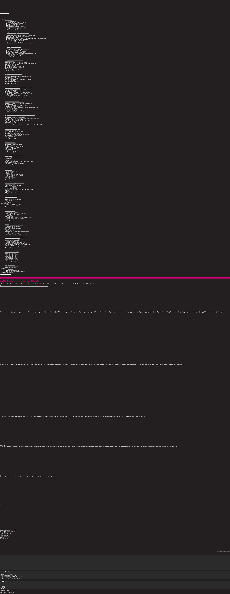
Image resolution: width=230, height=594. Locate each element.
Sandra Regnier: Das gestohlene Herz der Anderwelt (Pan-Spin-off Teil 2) (21, 35)
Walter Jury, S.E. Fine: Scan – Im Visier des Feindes (14, 153)
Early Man (9, 48)
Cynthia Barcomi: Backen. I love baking (12, 125)
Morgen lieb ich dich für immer (11, 186)
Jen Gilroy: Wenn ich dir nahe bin (11, 108)
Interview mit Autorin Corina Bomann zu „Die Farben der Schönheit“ (18, 92)
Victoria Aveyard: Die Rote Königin (11, 130)
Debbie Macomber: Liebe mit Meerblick (12, 88)
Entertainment (5, 203)
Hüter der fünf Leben (9, 176)
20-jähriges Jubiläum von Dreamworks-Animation (14, 218)
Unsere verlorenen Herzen (10, 164)
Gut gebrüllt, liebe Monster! (12, 34)
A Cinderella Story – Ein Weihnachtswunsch (13, 99)
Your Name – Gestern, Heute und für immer (13, 219)
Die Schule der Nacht (9, 173)
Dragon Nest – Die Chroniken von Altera (12, 241)
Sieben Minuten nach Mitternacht (11, 180)
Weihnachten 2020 (8, 20)
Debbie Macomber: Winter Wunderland (14, 29)
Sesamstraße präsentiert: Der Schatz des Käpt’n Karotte (15, 237)
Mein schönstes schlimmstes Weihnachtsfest (15, 26)
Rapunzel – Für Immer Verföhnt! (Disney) (13, 235)
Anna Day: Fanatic (8, 156)
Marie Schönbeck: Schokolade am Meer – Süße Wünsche (16, 62)
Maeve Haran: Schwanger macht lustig (12, 81)
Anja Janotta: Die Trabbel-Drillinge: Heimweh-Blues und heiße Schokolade (21, 53)
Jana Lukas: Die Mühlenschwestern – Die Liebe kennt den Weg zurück (18, 87)
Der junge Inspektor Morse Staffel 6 (11, 212)
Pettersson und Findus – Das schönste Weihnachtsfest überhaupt (17, 231)
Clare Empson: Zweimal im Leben (11, 78)
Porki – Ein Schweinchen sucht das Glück (15, 50)
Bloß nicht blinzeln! (8, 169)
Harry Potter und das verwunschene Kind (12, 193)
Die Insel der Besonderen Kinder (11, 196)
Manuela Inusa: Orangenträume (11, 91)
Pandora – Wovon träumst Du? (10, 198)
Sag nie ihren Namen (9, 167)
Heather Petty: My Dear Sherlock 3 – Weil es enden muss (16, 157)
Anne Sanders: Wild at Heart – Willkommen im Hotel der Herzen (17, 116)
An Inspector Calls (8, 96)
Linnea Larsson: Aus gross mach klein (12, 128)
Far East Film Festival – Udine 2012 (12, 266)
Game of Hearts (8, 158)
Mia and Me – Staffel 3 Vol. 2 (10, 247)
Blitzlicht (4, 583)
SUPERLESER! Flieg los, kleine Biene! (15, 55)
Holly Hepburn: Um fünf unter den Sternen (13, 132)
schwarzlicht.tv (3, 15)
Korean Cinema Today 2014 (10, 261)
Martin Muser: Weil (8, 68)
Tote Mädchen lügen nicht (10, 184)
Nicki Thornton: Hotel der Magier (11, 109)
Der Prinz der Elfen (8, 170)
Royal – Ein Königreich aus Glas (11, 171)
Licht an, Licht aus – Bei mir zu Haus (14, 57)
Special (3, 588)
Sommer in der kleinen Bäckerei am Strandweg (14, 174)
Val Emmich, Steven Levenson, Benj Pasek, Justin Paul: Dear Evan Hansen (19, 103)
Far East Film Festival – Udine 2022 (12, 253)
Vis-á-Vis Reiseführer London (10, 143)
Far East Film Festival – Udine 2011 (11, 267)
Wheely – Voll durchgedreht (12, 37)
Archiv (3, 268)
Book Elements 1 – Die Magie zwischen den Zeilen (14, 183)
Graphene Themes (10, 592)
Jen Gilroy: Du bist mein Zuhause (11, 90)
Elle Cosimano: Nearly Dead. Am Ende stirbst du (14, 139)
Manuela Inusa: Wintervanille (10, 104)
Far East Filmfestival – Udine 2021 (11, 254)
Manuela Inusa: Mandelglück (10, 83)
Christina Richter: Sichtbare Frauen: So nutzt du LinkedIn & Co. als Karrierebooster (21, 63)
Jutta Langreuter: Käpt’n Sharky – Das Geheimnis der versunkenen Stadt (21, 42)
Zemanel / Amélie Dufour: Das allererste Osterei (16, 52)
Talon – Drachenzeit (8, 202)
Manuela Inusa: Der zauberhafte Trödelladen (13, 144)
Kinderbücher (7, 30)
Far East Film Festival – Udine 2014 (12, 260)
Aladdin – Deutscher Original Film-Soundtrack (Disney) (15, 213)
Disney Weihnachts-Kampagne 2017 (12, 233)
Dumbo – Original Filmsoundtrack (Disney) (13, 214)
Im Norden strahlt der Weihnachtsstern (12, 101)
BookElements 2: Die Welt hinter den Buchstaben (14, 163)
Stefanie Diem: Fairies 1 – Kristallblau (12, 147)
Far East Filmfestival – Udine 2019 (11, 255)
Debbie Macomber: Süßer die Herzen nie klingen (14, 70)
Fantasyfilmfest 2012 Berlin (10, 265)
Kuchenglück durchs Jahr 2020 (11, 113)
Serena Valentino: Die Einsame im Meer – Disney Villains (16, 105)
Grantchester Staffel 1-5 (9, 215)
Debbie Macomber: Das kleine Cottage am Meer (14, 119)
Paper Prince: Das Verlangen (10, 181)
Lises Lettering (7, 75)
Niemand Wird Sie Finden (10, 178)
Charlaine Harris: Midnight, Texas (11, 123)
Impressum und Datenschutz (7, 272)
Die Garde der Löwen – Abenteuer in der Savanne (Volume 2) (16, 243)
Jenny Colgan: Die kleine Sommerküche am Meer (14, 140)
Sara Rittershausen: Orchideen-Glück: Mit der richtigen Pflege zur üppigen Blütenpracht (21, 107)
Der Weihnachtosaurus (11, 58)
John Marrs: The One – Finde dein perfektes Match (14, 102)
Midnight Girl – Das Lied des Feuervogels (13, 199)
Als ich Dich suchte (8, 166)
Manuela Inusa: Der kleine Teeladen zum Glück (14, 154)
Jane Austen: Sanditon (9, 84)
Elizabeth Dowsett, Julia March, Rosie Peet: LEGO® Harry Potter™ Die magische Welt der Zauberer (26, 38)
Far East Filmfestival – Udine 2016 (11, 258)
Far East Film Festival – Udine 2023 (12, 252)
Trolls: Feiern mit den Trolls (10, 227)
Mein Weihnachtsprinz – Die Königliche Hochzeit (16, 27)
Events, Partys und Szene (9, 269)
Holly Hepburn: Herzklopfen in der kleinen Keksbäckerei (18, 33)
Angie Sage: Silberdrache (9, 94)
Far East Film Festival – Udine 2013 (12, 263)
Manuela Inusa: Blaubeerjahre (10, 65)
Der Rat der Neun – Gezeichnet (11, 188)
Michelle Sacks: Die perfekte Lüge (11, 122)
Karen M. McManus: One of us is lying (12, 151)
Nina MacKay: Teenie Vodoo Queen (12, 150)
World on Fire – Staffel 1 (9, 208)
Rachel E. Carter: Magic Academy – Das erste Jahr (14, 131)
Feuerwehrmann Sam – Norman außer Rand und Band (15, 242)
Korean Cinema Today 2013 (10, 262)
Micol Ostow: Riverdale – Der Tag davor (12, 129)
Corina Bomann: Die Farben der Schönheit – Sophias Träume (16, 89)
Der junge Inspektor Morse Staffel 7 (11, 205)
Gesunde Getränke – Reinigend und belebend (13, 137)
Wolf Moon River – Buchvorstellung (12, 191)
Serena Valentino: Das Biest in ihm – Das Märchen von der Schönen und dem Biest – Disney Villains (24, 124)
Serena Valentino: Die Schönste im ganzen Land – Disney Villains (17, 120)
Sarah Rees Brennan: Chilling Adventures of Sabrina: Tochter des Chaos (18, 93)
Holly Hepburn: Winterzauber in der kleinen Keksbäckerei (16, 97)
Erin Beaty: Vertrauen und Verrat (11, 138)
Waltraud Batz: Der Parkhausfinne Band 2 (13, 69)
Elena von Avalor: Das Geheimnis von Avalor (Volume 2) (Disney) (17, 244)
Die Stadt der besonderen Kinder (11, 197)
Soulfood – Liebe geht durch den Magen (12, 82)
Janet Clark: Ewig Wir (9, 145)
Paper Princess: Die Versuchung (11, 187)
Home (3, 17)
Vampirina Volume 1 (9, 220)
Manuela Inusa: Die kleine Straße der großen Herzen (15, 117)
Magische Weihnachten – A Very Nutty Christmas (16, 22)
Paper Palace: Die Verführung (10, 177)
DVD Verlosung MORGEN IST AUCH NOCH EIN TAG (13, 576)
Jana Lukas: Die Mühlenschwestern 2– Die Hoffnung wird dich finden (18, 79)
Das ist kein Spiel (8, 159)
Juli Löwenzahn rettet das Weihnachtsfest (15, 60)
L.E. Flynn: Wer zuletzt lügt (10, 80)
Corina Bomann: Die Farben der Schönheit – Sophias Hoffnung (17, 95)
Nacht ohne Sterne (8, 200)
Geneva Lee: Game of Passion (10, 152)
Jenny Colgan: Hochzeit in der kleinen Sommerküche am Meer (17, 111)
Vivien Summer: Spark (9, 149)
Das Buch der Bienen (11, 46)
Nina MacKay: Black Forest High (11, 112)
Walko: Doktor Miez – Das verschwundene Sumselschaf (18, 39)
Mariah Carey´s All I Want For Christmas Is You (14, 225)
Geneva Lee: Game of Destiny (10, 148)
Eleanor (6, 179)
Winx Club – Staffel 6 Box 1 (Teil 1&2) (12, 238)
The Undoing (7, 206)
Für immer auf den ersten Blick (11, 162)
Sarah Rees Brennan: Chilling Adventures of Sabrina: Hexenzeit (17, 110)
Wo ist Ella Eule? (10, 56)
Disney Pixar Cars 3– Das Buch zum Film (15, 44)
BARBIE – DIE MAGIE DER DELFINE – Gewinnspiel (16, 234)
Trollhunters (7, 190)
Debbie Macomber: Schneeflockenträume (12, 106)
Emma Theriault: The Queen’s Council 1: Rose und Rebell (16, 64)
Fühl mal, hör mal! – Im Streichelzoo (14, 47)
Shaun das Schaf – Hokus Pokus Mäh (12, 240)
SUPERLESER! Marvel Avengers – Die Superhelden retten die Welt (20, 43)
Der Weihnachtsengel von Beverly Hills (12, 226)
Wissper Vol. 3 (7, 229)
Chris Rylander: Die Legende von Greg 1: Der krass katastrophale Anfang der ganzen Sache (22, 118)
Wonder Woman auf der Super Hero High (13, 185)
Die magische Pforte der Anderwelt (11, 160)
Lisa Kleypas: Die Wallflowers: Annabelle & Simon (14, 67)
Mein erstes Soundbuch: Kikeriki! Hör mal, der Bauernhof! (18, 49)
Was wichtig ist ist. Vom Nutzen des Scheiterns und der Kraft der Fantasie (19, 161)
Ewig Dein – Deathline (9, 172)
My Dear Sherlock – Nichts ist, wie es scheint (13, 192)
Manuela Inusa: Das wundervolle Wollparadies (13, 135)
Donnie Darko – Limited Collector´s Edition (13, 204)
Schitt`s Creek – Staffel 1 (9, 207)
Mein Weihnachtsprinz (11, 21)
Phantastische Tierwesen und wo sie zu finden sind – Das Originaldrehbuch (19, 189)
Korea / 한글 (4, 587)
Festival (3, 586)
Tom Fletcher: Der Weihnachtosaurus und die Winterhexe (18, 36)
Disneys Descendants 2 (9, 230)
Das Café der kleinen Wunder (10, 165)
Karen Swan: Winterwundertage (11, 126)
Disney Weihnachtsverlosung (10, 232)
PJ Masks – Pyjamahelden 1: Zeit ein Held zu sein (14, 222)
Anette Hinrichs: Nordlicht (10, 121)
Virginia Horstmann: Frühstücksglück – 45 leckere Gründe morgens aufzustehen (20, 115)
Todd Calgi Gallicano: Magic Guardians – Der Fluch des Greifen (17, 134)
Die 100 (6, 201)
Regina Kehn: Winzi (11, 31)
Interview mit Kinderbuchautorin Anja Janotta (15, 54)
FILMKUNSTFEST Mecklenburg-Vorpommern (14, 251)
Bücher (3, 19)
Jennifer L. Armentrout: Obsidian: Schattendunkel (14, 66)
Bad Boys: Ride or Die (6, 577)
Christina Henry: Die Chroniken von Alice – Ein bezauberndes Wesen (18, 76)
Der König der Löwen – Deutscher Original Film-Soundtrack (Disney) (18, 217)
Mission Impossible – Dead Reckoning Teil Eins (11, 578)
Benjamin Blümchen (9, 216)
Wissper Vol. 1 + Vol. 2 (9, 245)
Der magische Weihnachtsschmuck (13, 24)
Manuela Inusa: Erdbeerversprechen (11, 77)
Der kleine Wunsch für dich (10, 142)
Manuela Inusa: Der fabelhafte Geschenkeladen (14, 133)
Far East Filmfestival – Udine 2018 (11, 256)
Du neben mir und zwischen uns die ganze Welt (14, 175)
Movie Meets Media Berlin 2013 (13, 270)
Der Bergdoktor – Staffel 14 (10, 211)
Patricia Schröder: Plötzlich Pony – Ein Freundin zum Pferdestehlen (20, 41)
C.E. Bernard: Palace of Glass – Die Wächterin (14, 146)
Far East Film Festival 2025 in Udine (9, 574)
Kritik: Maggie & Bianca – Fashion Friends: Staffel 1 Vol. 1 (16, 246)
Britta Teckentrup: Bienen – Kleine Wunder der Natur (17, 51)
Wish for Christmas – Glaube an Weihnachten (13, 228)
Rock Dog (7, 224)
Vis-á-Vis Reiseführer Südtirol (10, 136)
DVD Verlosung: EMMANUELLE (9, 575)
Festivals (4, 249)
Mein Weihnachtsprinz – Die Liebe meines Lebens (16, 28)
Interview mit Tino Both (9, 61)
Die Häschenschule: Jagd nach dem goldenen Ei (14, 239)
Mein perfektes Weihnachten (12, 25)
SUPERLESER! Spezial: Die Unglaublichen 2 (16, 40)
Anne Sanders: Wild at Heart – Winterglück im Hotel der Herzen (17, 98)
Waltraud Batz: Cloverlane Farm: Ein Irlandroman (14, 71)
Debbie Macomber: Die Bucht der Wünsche (13, 72)
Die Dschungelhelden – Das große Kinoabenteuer (14, 221)
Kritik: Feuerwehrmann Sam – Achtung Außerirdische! (15, 248)
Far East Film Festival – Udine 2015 (12, 259)
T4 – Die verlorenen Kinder (10, 194)
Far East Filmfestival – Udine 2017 (11, 257)
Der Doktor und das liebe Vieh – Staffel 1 (13, 210)
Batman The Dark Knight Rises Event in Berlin (16, 271)
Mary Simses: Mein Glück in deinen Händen (13, 74)
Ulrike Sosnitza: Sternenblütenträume (12, 85)
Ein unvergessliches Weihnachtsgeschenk (15, 23)
